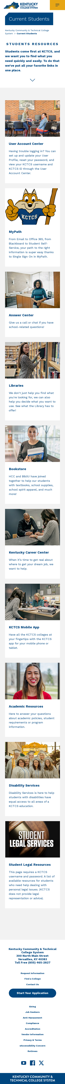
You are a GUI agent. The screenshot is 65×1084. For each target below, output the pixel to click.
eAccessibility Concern (32, 1045)
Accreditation (32, 1029)
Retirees (32, 1051)
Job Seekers (32, 1012)
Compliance (32, 1023)
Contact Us (32, 984)
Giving (32, 1006)
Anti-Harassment (32, 1017)
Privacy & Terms (33, 1040)
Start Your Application (32, 993)
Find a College (32, 978)
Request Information (32, 973)
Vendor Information (32, 1034)
